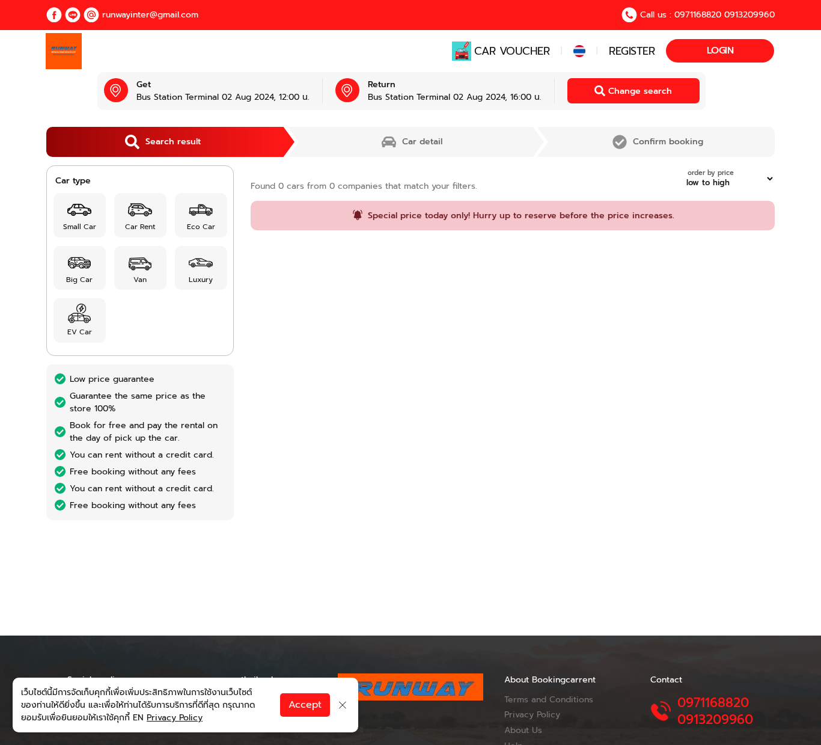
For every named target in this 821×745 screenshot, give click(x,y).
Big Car (79, 279)
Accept (305, 704)
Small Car (79, 226)
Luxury (201, 279)
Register (632, 51)
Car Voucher (512, 51)
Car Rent (140, 226)
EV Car (79, 332)
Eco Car (201, 226)
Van (140, 279)
